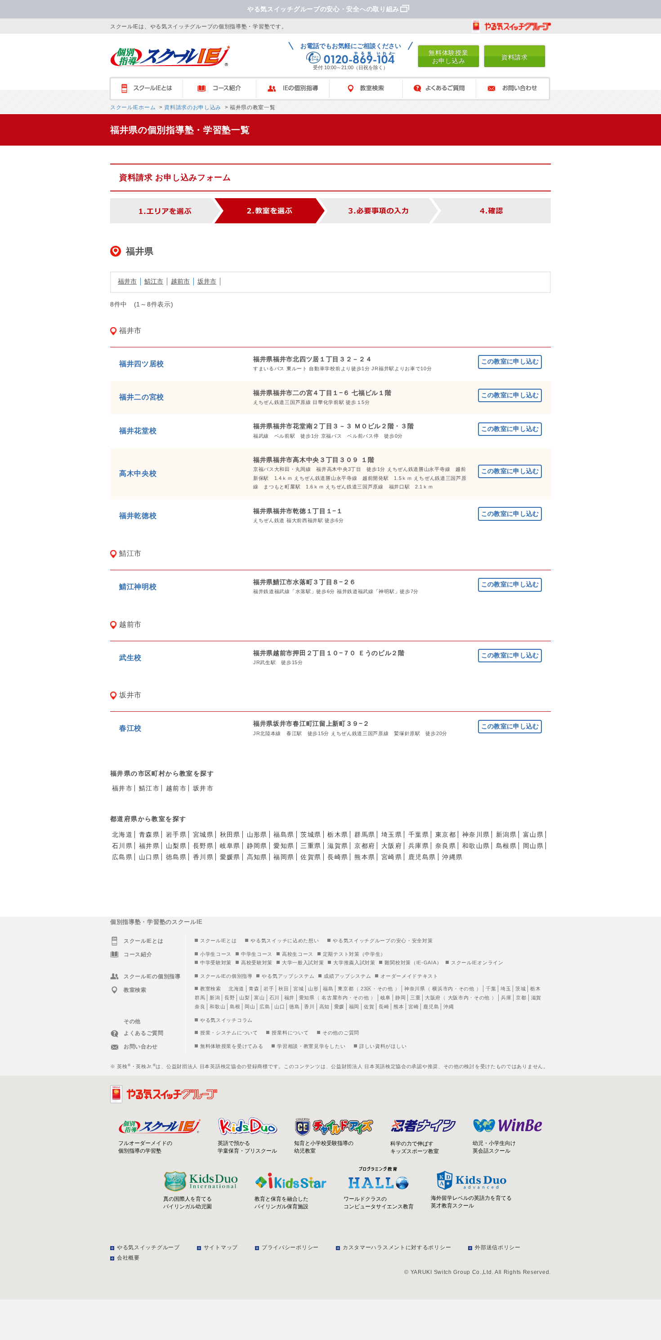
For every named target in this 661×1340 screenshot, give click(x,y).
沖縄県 (452, 857)
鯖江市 (153, 281)
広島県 (122, 857)
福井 (289, 997)
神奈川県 (476, 834)
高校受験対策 (256, 962)
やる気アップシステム (288, 976)
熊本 (398, 1006)
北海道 (122, 834)
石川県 (122, 845)
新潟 (215, 997)
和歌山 (217, 1006)
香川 (309, 1006)
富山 (259, 997)
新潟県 (506, 834)
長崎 (384, 1006)
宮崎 (413, 1006)
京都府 (364, 845)
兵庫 (506, 997)
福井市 (127, 281)
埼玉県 (391, 834)
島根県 (506, 845)
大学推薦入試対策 (354, 962)
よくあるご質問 (443, 89)
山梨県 (176, 845)
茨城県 (310, 834)
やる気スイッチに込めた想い (284, 940)
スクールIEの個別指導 (226, 976)
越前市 (180, 281)
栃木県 (337, 834)
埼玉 (505, 988)
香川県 (203, 857)
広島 (264, 1006)
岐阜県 (230, 845)
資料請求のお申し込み (191, 107)
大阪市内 (458, 997)
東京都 (445, 834)
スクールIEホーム (133, 107)
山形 (313, 988)
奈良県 (445, 845)
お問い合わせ (517, 89)
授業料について (290, 1032)
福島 (328, 988)
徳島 (294, 1006)
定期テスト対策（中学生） (354, 954)
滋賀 (536, 997)
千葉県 (418, 834)
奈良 (200, 1006)
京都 (521, 997)
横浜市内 (442, 988)
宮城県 (203, 834)
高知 (324, 1006)
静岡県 (257, 845)
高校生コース (297, 954)
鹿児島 (431, 1006)
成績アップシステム (347, 976)
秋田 (283, 988)
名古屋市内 (335, 997)
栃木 (535, 988)
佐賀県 (310, 857)
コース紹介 (224, 89)
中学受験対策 (216, 962)
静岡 (400, 997)
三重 (415, 997)
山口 (279, 1006)
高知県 (257, 857)
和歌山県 (476, 845)
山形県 (257, 834)
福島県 (283, 834)
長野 (229, 997)
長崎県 (337, 857)
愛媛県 (230, 857)
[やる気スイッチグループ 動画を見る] (511, 26)
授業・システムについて (229, 1032)
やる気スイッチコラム (226, 1020)
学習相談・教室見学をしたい (311, 1046)
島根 (235, 1006)
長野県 (203, 845)
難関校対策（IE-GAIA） (413, 962)
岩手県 (176, 834)
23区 (366, 988)
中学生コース (256, 954)
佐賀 (369, 1006)
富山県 (533, 834)
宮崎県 (391, 857)
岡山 (250, 1006)
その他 (385, 988)
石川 (274, 997)
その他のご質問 (340, 1032)
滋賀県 (337, 845)
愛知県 (283, 845)
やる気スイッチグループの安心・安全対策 (383, 940)
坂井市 (206, 281)
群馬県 (364, 834)
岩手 (269, 988)
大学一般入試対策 (303, 962)
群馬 (200, 997)
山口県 (149, 857)
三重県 (310, 845)
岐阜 (385, 997)
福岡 (354, 1006)
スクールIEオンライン (477, 962)
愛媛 (339, 1006)
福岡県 (283, 857)
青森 (254, 988)
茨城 (520, 988)
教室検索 (370, 89)
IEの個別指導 (297, 89)
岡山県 (533, 845)
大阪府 (391, 845)
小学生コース (216, 954)
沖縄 (448, 1006)
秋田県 (230, 834)
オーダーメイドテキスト (409, 976)
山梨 (244, 997)
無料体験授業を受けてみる (231, 1046)
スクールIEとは (150, 89)
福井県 (149, 845)
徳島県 (176, 857)
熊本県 (364, 857)
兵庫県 (418, 845)
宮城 (298, 988)
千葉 (491, 988)
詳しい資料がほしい (382, 1046)
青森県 (149, 834)
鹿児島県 (422, 857)
